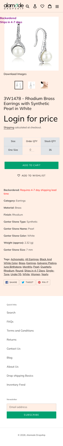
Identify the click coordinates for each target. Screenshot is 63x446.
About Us (12, 366)
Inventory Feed (16, 384)
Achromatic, (18, 259)
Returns (11, 339)
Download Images (15, 74)
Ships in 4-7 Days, (34, 270)
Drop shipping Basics (20, 375)
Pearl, (36, 266)
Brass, (22, 263)
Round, (19, 270)
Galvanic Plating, (47, 263)
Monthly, (28, 266)
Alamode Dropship (36, 435)
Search (11, 312)
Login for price (31, 118)
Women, (36, 274)
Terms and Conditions (20, 330)
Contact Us (13, 348)
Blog (9, 357)
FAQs (10, 321)
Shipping (9, 127)
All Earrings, (32, 259)
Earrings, (31, 263)
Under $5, (16, 274)
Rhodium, (9, 270)
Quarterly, (46, 266)
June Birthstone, (13, 266)
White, (26, 274)
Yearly (44, 274)
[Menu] (57, 6)
